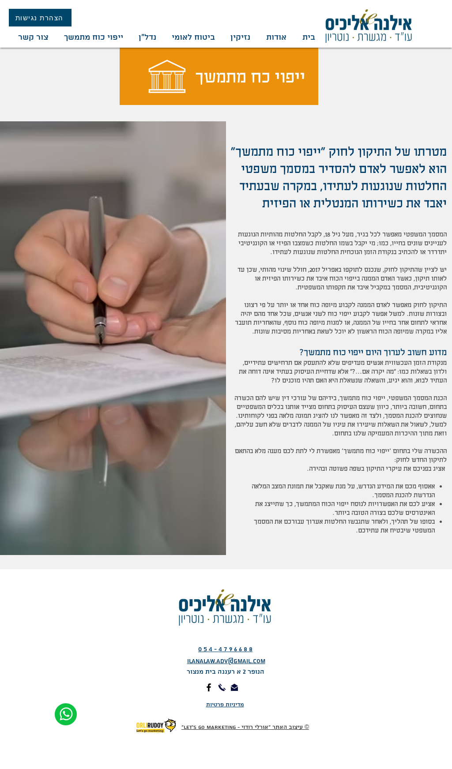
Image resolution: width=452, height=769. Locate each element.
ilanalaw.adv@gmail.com (226, 661)
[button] (239, 37)
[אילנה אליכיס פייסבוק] (208, 687)
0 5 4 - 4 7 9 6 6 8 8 (225, 649)
